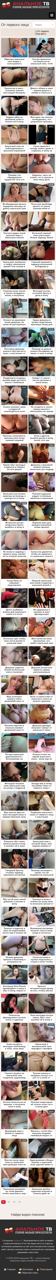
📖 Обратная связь (28, 1272)
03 (14, 1202)
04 (20, 1202)
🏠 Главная (10, 1269)
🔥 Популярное (44, 1269)
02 (9, 1202)
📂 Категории (26, 1269)
